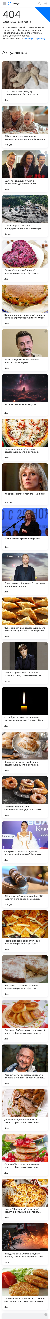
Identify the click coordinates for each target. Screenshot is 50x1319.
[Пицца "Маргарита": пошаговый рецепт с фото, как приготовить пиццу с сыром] (25, 1200)
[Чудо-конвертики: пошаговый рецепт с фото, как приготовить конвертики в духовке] (25, 618)
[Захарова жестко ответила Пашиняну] (25, 484)
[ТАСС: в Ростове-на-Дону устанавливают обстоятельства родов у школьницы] (25, 82)
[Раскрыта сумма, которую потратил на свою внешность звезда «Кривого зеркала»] (25, 1065)
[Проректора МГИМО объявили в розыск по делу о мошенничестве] (25, 663)
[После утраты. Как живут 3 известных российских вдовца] (25, 574)
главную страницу (35, 38)
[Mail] (9, 3)
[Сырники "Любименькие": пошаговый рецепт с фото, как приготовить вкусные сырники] (25, 1021)
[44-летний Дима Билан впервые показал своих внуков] (25, 350)
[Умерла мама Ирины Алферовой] (25, 529)
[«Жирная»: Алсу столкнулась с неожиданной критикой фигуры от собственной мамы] (25, 842)
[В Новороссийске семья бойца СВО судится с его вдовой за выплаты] (25, 887)
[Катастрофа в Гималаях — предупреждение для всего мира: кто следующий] (25, 216)
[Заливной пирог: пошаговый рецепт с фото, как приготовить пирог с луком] (25, 305)
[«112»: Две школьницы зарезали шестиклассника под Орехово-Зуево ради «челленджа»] (25, 708)
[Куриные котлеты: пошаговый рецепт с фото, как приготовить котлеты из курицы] (25, 1289)
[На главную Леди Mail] (15, 3)
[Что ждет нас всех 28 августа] (25, 395)
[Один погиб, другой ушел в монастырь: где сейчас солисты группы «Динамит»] (25, 171)
